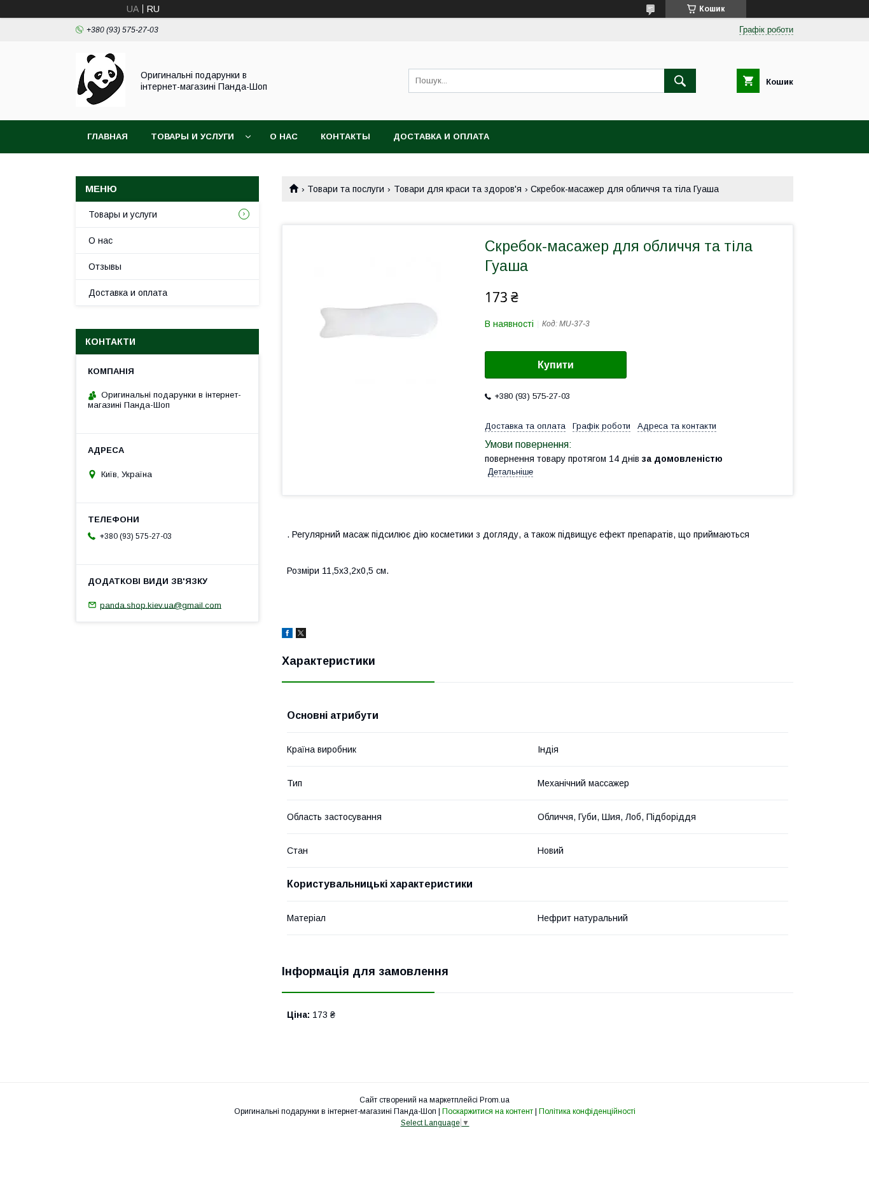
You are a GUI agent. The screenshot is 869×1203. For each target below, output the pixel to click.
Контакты (345, 136)
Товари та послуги (345, 189)
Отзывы (105, 266)
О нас (284, 136)
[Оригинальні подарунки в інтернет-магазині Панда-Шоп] (100, 104)
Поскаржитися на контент (487, 1111)
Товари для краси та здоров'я (458, 189)
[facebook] (287, 635)
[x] (301, 635)
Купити (556, 364)
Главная (107, 136)
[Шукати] (680, 81)
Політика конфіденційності (587, 1111)
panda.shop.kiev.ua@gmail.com (160, 604)
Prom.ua (495, 1099)
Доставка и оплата (441, 136)
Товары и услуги (192, 136)
